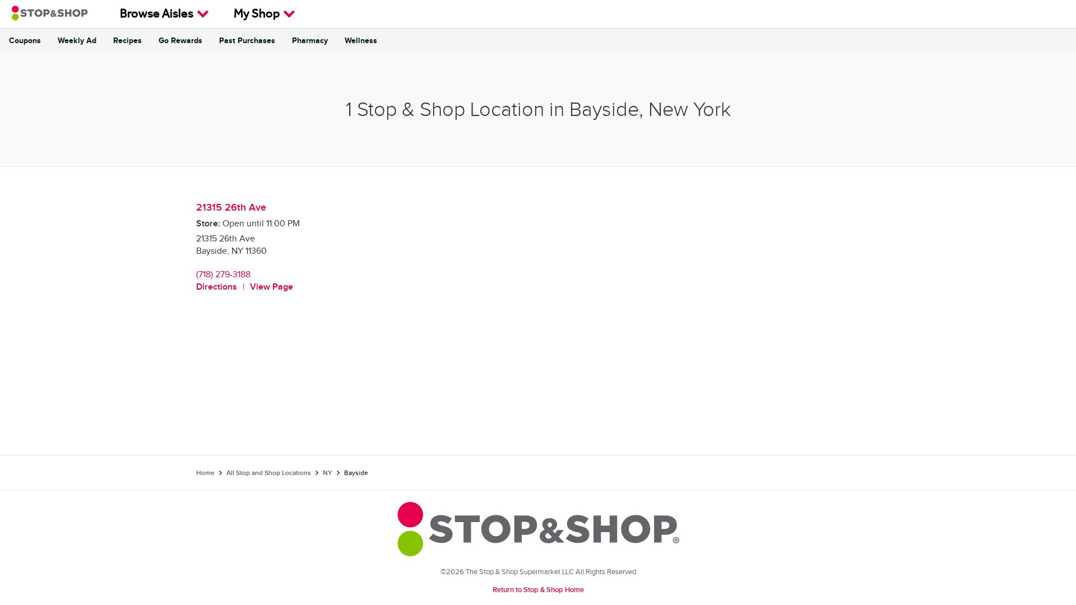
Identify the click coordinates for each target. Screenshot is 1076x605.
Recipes (127, 41)
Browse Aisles (156, 15)
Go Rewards (180, 41)
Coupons (25, 41)
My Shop (257, 15)
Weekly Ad (77, 41)
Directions (216, 287)
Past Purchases (247, 41)
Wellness (361, 41)
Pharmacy (310, 41)
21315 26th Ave (231, 207)
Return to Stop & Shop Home (538, 589)
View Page (271, 287)
